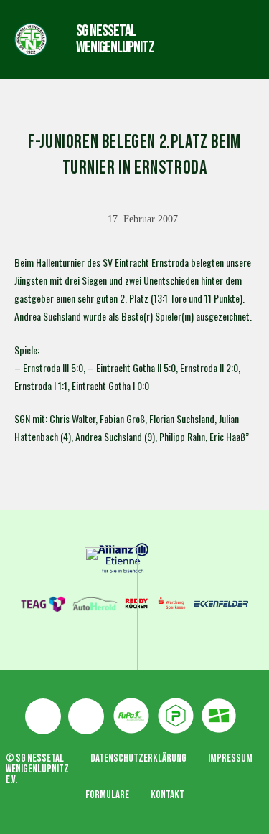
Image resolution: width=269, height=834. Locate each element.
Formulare (107, 795)
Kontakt (167, 795)
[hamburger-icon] (195, 39)
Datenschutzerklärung (138, 758)
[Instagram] (86, 716)
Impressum (230, 758)
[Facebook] (43, 716)
